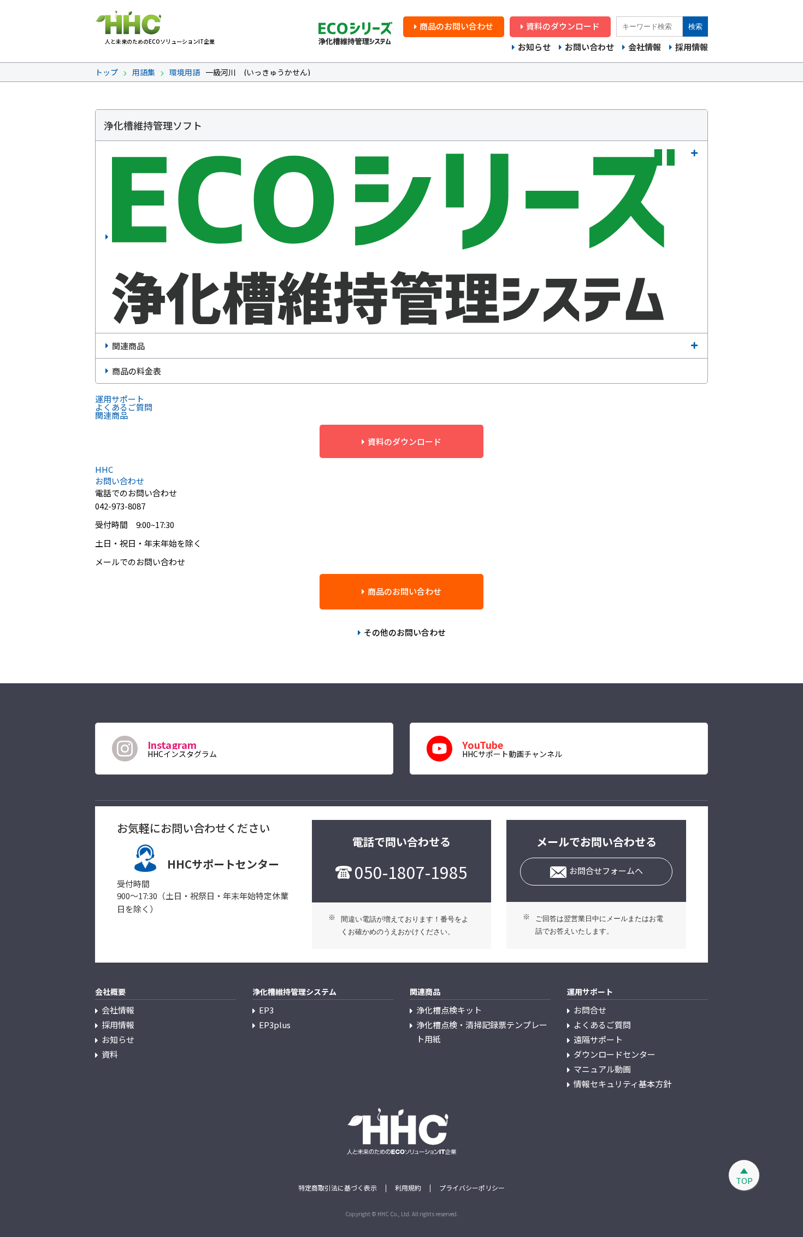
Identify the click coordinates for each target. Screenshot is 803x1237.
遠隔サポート (598, 1039)
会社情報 (644, 46)
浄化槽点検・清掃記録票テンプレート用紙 (481, 1032)
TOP (744, 1180)
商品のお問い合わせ (456, 26)
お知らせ (534, 46)
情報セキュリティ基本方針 (622, 1083)
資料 (110, 1054)
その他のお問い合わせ (405, 632)
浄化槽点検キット (449, 1010)
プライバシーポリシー (472, 1188)
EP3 (266, 1010)
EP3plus (275, 1024)
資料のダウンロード (563, 26)
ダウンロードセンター (615, 1054)
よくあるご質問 (602, 1024)
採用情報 (691, 46)
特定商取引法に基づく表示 (337, 1188)
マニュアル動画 (602, 1069)
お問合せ (590, 1010)
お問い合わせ (589, 46)
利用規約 (408, 1188)
